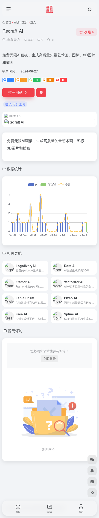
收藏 (89, 32)
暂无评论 (15, 330)
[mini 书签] (92, 481)
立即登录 (49, 358)
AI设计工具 (21, 22)
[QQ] (92, 470)
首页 (8, 22)
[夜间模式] (92, 492)
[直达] (46, 268)
